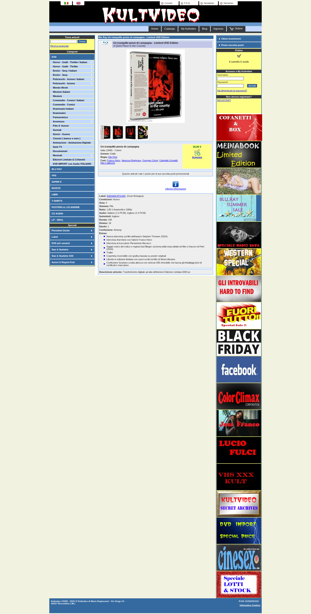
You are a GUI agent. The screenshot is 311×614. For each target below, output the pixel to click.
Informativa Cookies (250, 605)
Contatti (168, 3)
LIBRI (55, 194)
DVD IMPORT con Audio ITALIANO (71, 164)
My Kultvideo (188, 28)
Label (55, 237)
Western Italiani (61, 92)
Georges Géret (150, 160)
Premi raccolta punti (232, 45)
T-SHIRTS (57, 201)
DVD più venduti (61, 243)
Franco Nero (113, 160)
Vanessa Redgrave (131, 160)
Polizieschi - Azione (63, 83)
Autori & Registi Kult (63, 262)
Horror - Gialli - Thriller (65, 66)
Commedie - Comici (63, 104)
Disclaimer (228, 3)
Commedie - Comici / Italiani (68, 100)
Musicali (57, 155)
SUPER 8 (56, 182)
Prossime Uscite (61, 230)
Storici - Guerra (61, 134)
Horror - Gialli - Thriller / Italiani (69, 62)
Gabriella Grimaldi (168, 160)
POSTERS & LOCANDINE (66, 207)
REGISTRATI (224, 100)
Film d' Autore (60, 125)
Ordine (238, 28)
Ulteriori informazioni (175, 189)
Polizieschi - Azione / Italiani (68, 79)
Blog (204, 28)
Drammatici (59, 113)
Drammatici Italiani (63, 109)
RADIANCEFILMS (116, 196)
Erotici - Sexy (59, 75)
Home (154, 28)
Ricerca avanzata (59, 46)
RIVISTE (56, 188)
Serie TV (57, 147)
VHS (54, 175)
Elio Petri (112, 157)
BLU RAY (57, 169)
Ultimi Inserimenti (231, 38)
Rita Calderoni (107, 163)
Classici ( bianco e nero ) (66, 138)
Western (57, 96)
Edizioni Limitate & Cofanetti (68, 159)
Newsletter (209, 3)
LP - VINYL (57, 220)
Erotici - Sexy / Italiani (64, 70)
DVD (54, 57)
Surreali (56, 130)
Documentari (59, 151)
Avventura (58, 121)
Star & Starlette (60, 249)
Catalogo (169, 28)
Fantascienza (60, 117)
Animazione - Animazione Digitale (71, 142)
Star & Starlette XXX (62, 256)
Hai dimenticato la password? (232, 90)
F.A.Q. (187, 3)
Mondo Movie (60, 87)
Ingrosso (218, 28)
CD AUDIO (57, 213)
